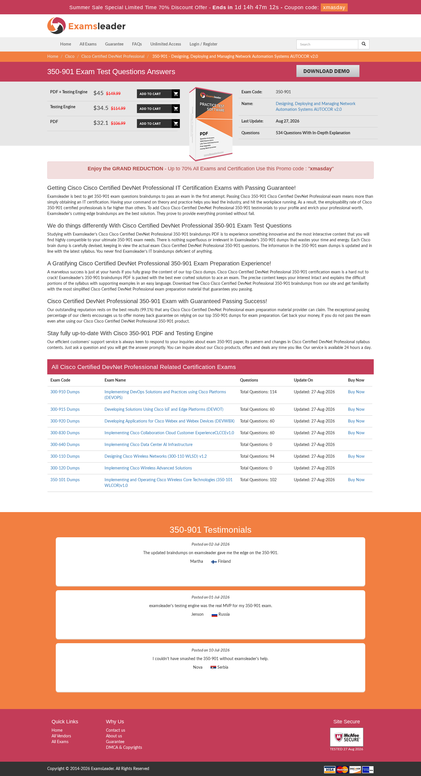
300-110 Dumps (65, 457)
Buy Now (356, 392)
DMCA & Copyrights (124, 748)
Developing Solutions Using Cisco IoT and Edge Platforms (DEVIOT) (164, 410)
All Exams (88, 44)
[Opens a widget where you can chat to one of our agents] (382, 743)
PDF (54, 122)
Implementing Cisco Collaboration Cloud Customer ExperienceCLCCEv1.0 (169, 433)
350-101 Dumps (65, 480)
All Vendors (61, 736)
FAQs (137, 44)
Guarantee (114, 44)
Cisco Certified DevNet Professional (112, 57)
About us (114, 736)
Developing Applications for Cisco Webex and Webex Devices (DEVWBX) (170, 421)
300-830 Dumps (65, 433)
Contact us (115, 730)
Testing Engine (62, 107)
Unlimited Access (165, 44)
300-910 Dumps (65, 392)
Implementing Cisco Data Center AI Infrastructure (148, 445)
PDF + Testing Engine (68, 92)
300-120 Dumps (65, 468)
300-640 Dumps (65, 445)
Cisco (69, 57)
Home (65, 44)
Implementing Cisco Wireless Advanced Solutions (148, 468)
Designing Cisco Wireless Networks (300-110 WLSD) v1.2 (156, 457)
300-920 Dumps (65, 421)
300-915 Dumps (65, 410)
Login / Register (203, 44)
